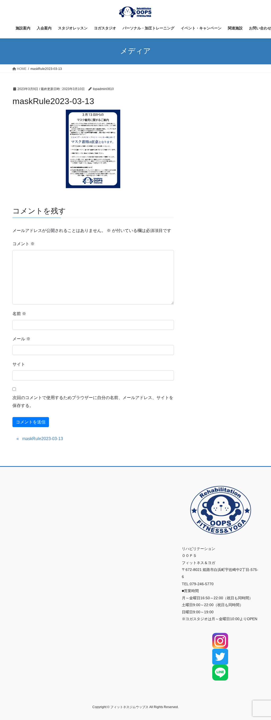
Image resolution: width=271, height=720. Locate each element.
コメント (23, 244)
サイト (18, 364)
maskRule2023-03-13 (42, 438)
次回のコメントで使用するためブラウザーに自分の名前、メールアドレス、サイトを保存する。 (92, 401)
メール (21, 339)
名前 (19, 313)
